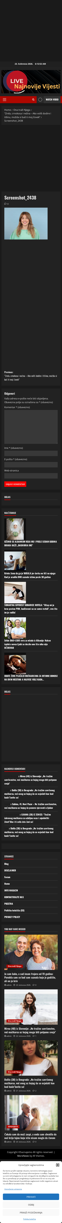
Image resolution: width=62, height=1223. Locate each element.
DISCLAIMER (10, 870)
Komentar (17, 407)
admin (9, 985)
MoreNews (23, 1155)
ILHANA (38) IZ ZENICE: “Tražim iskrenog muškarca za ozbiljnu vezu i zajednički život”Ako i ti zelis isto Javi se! (27, 818)
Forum (7, 877)
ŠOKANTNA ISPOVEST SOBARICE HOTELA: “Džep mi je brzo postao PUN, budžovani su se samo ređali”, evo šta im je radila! (30, 608)
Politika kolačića (29, 1219)
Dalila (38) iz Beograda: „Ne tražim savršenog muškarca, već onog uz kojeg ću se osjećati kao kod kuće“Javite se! (29, 793)
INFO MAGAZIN (11, 890)
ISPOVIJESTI (13, 1126)
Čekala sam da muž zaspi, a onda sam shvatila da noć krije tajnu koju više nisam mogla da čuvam (30, 1136)
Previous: (30, 375)
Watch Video (52, 99)
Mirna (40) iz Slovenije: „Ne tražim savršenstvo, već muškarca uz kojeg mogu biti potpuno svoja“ (30, 779)
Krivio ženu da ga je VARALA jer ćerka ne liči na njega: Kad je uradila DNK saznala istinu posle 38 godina (30, 575)
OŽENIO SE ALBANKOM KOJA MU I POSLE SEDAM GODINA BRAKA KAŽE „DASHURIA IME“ (30, 543)
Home (7, 883)
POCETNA (8, 903)
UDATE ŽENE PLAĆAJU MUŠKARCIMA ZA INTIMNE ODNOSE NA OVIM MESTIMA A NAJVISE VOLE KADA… (31, 677)
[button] (57, 1165)
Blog (6, 863)
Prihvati (31, 1196)
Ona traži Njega (14, 966)
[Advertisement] (31, 30)
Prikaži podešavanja (31, 1212)
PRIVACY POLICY (12, 917)
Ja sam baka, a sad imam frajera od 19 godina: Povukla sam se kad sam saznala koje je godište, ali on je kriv (30, 977)
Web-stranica (11, 470)
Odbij (31, 1204)
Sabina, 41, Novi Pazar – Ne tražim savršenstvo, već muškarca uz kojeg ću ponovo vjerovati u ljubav (30, 805)
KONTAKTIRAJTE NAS (14, 897)
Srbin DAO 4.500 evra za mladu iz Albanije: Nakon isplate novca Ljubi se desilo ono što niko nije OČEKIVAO (27, 644)
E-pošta (15, 459)
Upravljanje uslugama (13, 1189)
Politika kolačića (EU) (14, 910)
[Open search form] (33, 99)
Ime (13, 448)
